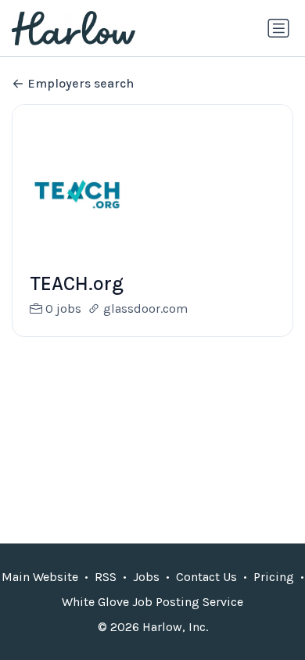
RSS (106, 576)
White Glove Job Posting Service (152, 601)
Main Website (40, 576)
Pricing (273, 576)
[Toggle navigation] (278, 28)
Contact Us (206, 576)
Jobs (146, 576)
